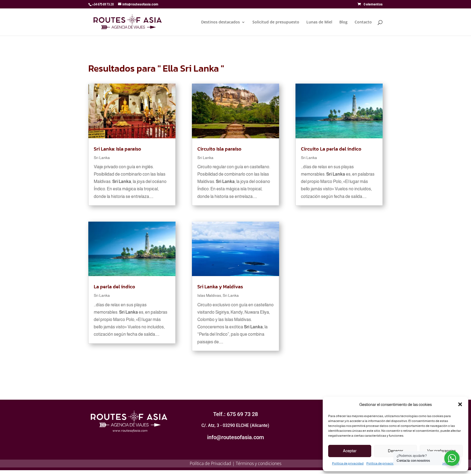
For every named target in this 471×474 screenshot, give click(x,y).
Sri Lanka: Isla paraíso (117, 148)
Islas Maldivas (209, 295)
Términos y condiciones (258, 463)
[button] (460, 404)
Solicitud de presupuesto (275, 22)
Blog (343, 22)
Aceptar (350, 450)
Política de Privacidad (210, 463)
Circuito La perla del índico (331, 148)
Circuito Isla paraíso (219, 148)
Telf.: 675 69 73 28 (235, 414)
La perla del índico (114, 286)
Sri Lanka (102, 157)
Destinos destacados (220, 22)
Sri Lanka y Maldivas (220, 286)
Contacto (363, 22)
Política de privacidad (348, 463)
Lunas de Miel (319, 22)
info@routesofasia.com (235, 437)
